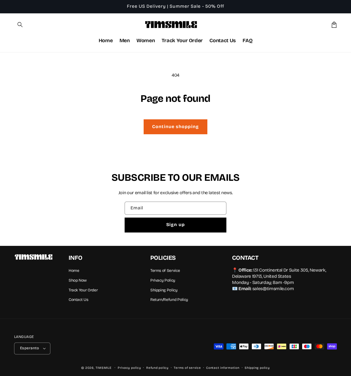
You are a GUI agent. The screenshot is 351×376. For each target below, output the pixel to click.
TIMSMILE (104, 368)
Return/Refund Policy (169, 299)
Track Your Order (83, 290)
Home (74, 270)
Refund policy (157, 368)
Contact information (222, 368)
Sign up (175, 224)
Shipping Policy (164, 290)
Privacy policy (129, 368)
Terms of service (187, 368)
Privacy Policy (162, 280)
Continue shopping (175, 126)
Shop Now (78, 280)
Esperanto (29, 348)
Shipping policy (257, 368)
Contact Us (78, 299)
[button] (20, 25)
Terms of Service (165, 270)
